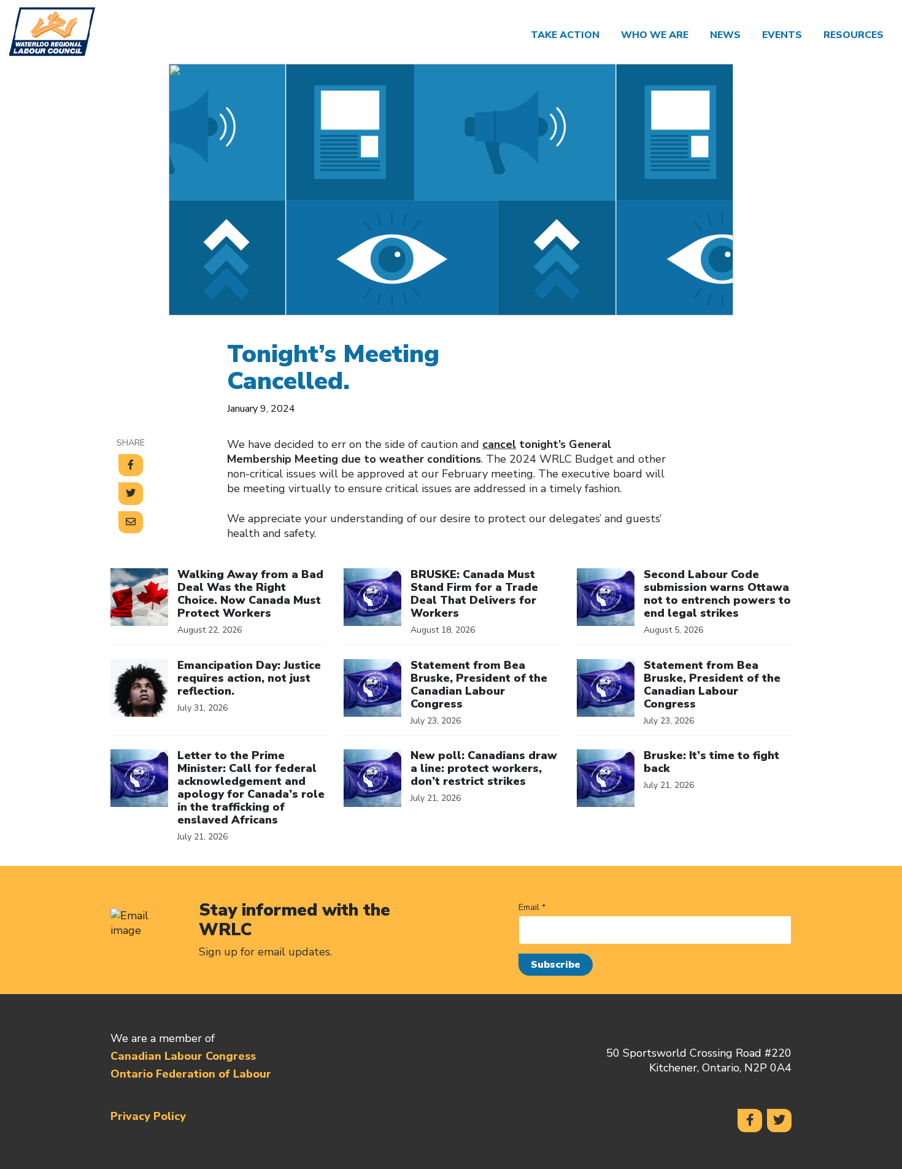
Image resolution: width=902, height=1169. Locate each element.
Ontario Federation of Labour (190, 1074)
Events (782, 35)
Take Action (565, 35)
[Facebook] (750, 1120)
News (725, 35)
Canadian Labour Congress (183, 1056)
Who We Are (654, 35)
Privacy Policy (148, 1116)
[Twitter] (779, 1120)
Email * (531, 907)
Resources (853, 35)
